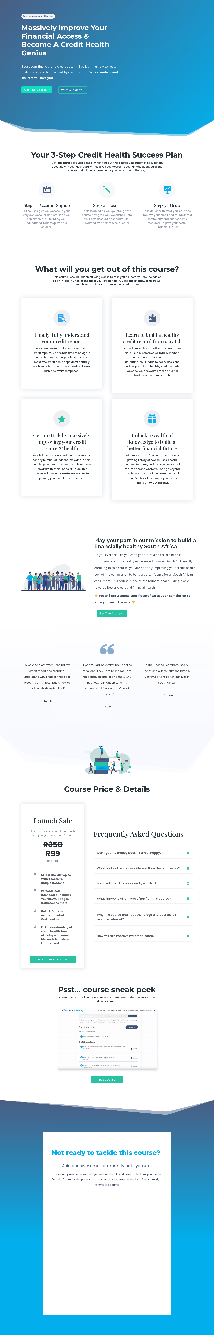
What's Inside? (71, 90)
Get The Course (35, 89)
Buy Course (107, 1079)
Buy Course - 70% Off (52, 959)
